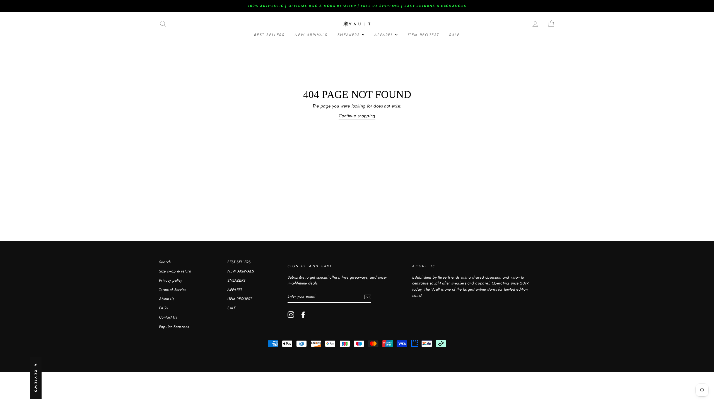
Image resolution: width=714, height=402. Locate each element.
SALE (454, 34)
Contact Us (168, 317)
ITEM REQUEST (239, 299)
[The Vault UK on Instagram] (291, 314)
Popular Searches (174, 326)
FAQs (163, 308)
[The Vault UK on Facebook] (303, 314)
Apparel (384, 34)
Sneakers (349, 34)
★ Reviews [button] (35, 378)
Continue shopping (357, 116)
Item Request (423, 34)
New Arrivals (311, 34)
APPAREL (234, 289)
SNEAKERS (236, 280)
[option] (357, 6)
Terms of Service (172, 289)
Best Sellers (269, 34)
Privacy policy (170, 280)
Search (165, 262)
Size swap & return (175, 271)
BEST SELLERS (238, 262)
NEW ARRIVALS (240, 271)
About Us (166, 299)
